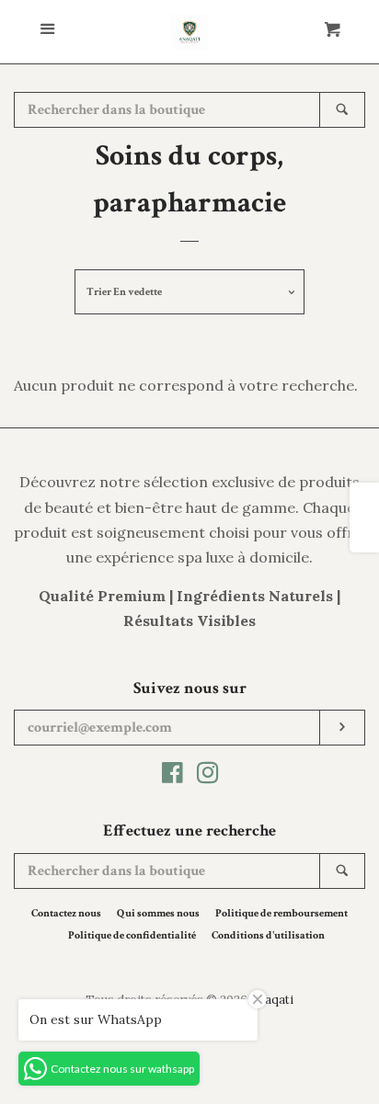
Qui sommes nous (158, 913)
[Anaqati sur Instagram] (208, 776)
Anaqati (271, 999)
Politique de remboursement (281, 913)
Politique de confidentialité (132, 935)
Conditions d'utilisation (268, 935)
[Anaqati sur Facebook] (172, 776)
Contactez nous (66, 913)
